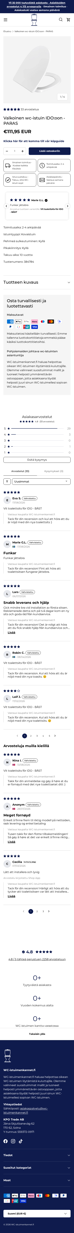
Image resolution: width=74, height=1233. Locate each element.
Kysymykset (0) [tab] (53, 471)
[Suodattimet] (7, 481)
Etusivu (7, 31)
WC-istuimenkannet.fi (22, 1224)
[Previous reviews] (6, 206)
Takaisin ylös (37, 1034)
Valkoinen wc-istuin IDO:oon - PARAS (33, 31)
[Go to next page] (56, 736)
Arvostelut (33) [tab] (20, 471)
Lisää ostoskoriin (49, 151)
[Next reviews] (67, 206)
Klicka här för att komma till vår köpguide (33, 141)
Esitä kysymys (37, 459)
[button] (68, 20)
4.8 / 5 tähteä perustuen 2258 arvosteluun (37, 959)
